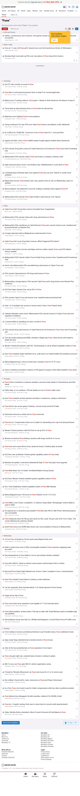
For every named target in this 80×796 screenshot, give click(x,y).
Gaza (29, 11)
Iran (40, 11)
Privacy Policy (45, 752)
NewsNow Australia (47, 746)
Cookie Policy (45, 754)
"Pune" (4, 15)
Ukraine (35, 11)
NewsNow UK (45, 735)
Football (70, 11)
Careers (4, 755)
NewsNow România (47, 740)
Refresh (54, 776)
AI (56, 11)
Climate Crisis (49, 11)
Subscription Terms (47, 757)
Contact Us (5, 739)
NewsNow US (45, 737)
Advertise (5, 754)
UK (18, 11)
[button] (14, 29)
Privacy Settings (46, 759)
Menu (45, 776)
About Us (5, 737)
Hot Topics (12, 11)
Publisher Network (8, 752)
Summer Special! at (38, 2)
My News (35, 776)
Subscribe (5, 740)
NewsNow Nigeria (46, 739)
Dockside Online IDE (8, 757)
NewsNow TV (6, 742)
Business (62, 11)
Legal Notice (45, 755)
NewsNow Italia (46, 742)
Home (4, 11)
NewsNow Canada (47, 744)
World (23, 11)
